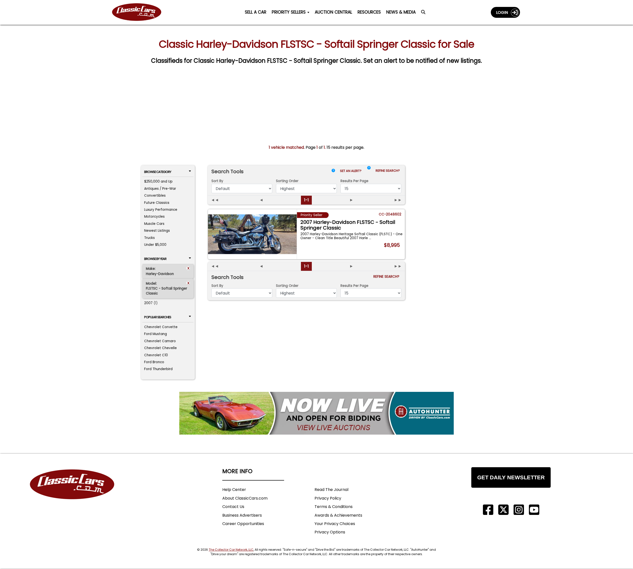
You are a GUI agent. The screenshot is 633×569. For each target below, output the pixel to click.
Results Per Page (354, 285)
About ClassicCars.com (245, 498)
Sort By (217, 181)
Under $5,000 (155, 244)
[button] (369, 172)
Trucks (149, 237)
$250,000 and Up (158, 181)
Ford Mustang (155, 334)
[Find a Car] (423, 13)
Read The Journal (331, 489)
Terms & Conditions (334, 506)
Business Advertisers (242, 515)
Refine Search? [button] (388, 171)
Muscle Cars (154, 223)
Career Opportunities (243, 524)
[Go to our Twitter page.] (503, 510)
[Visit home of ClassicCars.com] (72, 491)
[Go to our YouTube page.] (534, 510)
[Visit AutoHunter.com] (316, 413)
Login (503, 12)
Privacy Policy (328, 498)
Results (354, 181)
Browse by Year (155, 259)
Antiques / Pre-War (160, 188)
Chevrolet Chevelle (160, 348)
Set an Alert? (351, 171)
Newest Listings (157, 230)
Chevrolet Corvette (161, 327)
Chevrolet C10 (156, 355)
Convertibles (155, 195)
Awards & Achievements (338, 515)
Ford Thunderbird (158, 369)
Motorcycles (154, 216)
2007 (148, 303)
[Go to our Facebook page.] (488, 510)
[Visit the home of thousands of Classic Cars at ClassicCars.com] (140, 12)
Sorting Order (287, 181)
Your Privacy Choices (335, 524)
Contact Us (233, 506)
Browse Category (157, 172)
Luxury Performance (160, 209)
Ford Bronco (154, 362)
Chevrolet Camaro (160, 341)
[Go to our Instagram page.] (519, 510)
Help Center (234, 489)
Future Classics (156, 202)
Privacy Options (330, 532)
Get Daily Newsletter (511, 477)
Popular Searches (157, 317)
